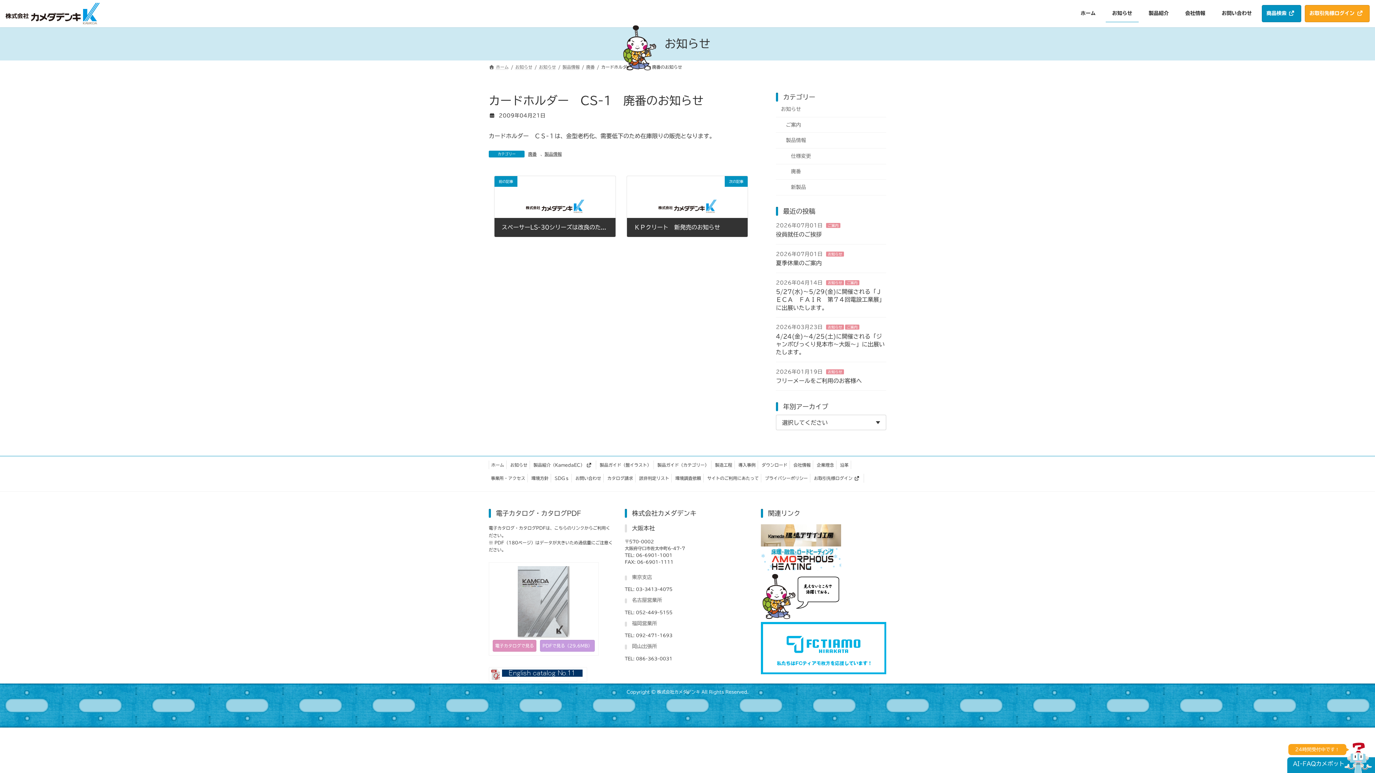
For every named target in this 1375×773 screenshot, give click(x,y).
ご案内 (793, 124)
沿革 (844, 465)
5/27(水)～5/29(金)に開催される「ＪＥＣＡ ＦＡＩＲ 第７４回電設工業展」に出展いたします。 (830, 300)
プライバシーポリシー (786, 478)
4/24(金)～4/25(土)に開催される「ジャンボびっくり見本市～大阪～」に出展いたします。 (830, 344)
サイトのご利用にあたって (733, 478)
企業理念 (825, 465)
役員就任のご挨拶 (799, 234)
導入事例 (747, 465)
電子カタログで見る (514, 645)
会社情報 (802, 465)
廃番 (532, 154)
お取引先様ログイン (833, 478)
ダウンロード (774, 465)
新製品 (798, 187)
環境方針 (540, 478)
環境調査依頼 (688, 478)
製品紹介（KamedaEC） (559, 465)
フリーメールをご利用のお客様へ (819, 381)
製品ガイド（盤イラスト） (625, 465)
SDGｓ (562, 478)
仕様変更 (801, 156)
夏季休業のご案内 (799, 263)
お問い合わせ (588, 478)
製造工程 (723, 465)
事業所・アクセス (508, 478)
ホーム (497, 465)
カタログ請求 (620, 478)
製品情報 (553, 154)
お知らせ (791, 109)
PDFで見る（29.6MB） (567, 645)
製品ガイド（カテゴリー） (683, 465)
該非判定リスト (654, 478)
